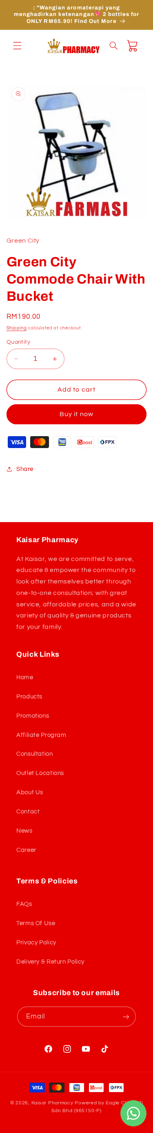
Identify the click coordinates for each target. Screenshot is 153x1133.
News (24, 831)
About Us (29, 792)
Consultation (34, 754)
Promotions (32, 716)
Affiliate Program (41, 735)
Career (26, 850)
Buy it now (76, 414)
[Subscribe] (126, 1017)
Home (24, 677)
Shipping (17, 328)
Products (29, 697)
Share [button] (24, 469)
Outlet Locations (40, 773)
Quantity (18, 342)
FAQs (24, 904)
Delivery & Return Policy (50, 962)
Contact (28, 812)
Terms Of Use (35, 923)
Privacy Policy (36, 942)
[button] (17, 45)
